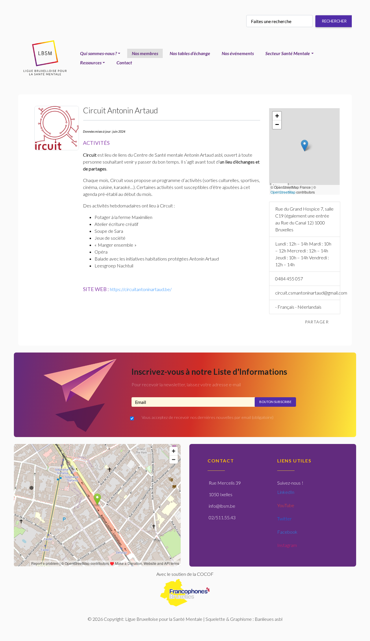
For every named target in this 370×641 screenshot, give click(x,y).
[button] (304, 145)
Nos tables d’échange (190, 53)
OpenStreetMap (283, 192)
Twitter (284, 518)
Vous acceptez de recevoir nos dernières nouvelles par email (207, 417)
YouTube (285, 505)
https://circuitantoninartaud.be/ (141, 289)
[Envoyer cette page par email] (339, 322)
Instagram (287, 545)
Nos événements (238, 53)
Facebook (287, 532)
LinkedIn (285, 492)
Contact (124, 62)
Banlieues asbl (268, 619)
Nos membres (145, 53)
